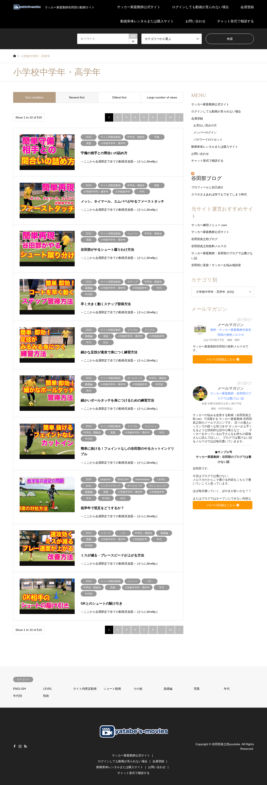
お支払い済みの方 (205, 125)
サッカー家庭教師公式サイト (138, 7)
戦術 (46, 695)
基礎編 (168, 688)
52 (170, 117)
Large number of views (162, 97)
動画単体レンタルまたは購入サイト (147, 21)
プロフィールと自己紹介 (207, 187)
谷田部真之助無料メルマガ (208, 246)
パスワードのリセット (208, 139)
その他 (138, 688)
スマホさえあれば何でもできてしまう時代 (219, 194)
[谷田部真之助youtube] (133, 745)
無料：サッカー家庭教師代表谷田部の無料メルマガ (230, 332)
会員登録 (247, 7)
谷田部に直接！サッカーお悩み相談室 (216, 265)
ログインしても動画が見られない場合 (200, 7)
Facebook (14, 746)
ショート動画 (112, 688)
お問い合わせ (195, 21)
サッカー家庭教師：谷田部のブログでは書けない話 (230, 396)
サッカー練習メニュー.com (209, 225)
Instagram (20, 746)
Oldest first (119, 97)
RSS (25, 746)
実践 (197, 688)
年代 (227, 688)
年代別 (17, 695)
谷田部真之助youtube (226, 744)
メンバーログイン (205, 132)
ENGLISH (19, 688)
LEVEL (47, 688)
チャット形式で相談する (235, 21)
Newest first (76, 97)
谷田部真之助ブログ (204, 239)
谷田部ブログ (206, 178)
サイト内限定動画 (85, 688)
